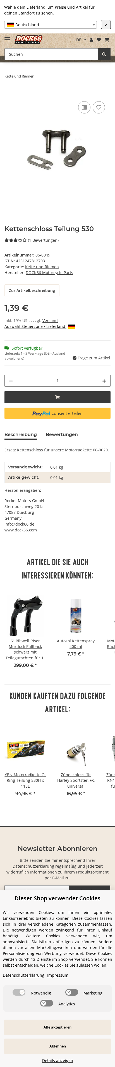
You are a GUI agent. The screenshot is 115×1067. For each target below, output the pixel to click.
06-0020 (100, 450)
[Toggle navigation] (7, 36)
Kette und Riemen (42, 266)
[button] (91, 40)
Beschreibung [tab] (20, 434)
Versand (50, 320)
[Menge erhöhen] (104, 380)
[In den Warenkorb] (8, 94)
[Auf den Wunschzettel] (99, 107)
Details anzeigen (57, 1060)
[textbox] (50, 24)
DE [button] (78, 39)
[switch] (19, 992)
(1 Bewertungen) (43, 240)
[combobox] (50, 25)
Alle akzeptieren (57, 1027)
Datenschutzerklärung (33, 866)
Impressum (57, 975)
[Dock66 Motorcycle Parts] (28, 39)
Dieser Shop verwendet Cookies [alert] (57, 898)
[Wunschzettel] (98, 40)
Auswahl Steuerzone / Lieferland (35, 326)
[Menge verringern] (11, 380)
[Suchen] (104, 54)
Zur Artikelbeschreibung (32, 290)
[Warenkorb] (106, 40)
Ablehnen (57, 1046)
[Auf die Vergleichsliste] (84, 107)
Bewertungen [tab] (62, 434)
